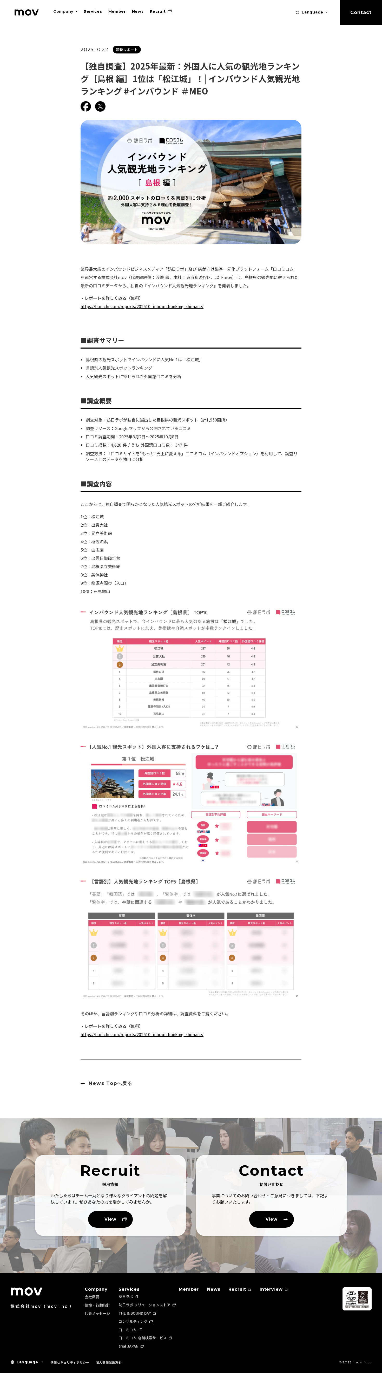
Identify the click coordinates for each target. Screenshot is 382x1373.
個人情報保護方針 (109, 1362)
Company (96, 1289)
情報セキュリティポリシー (69, 1362)
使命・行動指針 (97, 1305)
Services (128, 1289)
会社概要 (92, 1296)
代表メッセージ (97, 1313)
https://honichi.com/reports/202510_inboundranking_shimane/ (142, 306)
